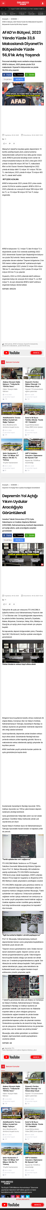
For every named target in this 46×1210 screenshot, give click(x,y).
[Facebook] (3, 1197)
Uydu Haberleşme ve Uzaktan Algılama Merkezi (17, 1050)
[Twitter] (8, 1197)
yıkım (35, 1050)
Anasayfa (5, 19)
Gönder (31, 75)
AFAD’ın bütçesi (18, 344)
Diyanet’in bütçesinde (31, 344)
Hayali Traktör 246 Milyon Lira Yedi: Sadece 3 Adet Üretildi (28, 9)
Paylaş (9, 75)
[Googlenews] (23, 1197)
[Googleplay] (27, 1197)
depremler (8, 1048)
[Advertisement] (23, 119)
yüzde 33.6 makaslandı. (9, 346)
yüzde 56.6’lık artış (24, 346)
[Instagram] (13, 1197)
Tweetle (20, 75)
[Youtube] (18, 1197)
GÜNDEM (14, 19)
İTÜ (13, 1048)
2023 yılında (8, 344)
